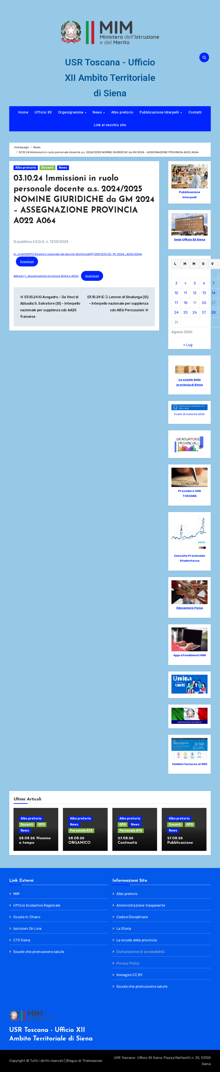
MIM (16, 894)
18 (185, 303)
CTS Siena (21, 940)
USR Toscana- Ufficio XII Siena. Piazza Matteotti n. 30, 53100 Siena (162, 1061)
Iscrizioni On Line (27, 929)
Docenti (47, 167)
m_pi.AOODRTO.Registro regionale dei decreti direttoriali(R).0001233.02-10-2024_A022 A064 (78, 254)
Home (23, 112)
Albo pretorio (122, 112)
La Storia (123, 929)
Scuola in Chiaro (26, 917)
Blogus (71, 1061)
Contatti (195, 112)
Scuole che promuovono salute (38, 952)
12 (195, 293)
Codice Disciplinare (132, 917)
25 (185, 312)
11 (185, 293)
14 (213, 293)
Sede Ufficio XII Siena (189, 239)
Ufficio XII (43, 112)
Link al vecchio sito (110, 125)
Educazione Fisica (189, 607)
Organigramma (71, 112)
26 (194, 312)
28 (213, 312)
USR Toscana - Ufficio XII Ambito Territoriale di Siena (110, 77)
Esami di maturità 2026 (189, 414)
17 (176, 303)
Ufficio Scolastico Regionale (36, 905)
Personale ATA (81, 830)
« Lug (187, 345)
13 (204, 293)
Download (27, 261)
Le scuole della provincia (136, 940)
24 (176, 312)
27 (204, 312)
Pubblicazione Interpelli (160, 112)
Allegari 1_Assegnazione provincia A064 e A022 (46, 276)
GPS (41, 824)
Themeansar (92, 1061)
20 (204, 303)
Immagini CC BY (129, 975)
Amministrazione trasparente (140, 905)
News (98, 112)
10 (176, 293)
